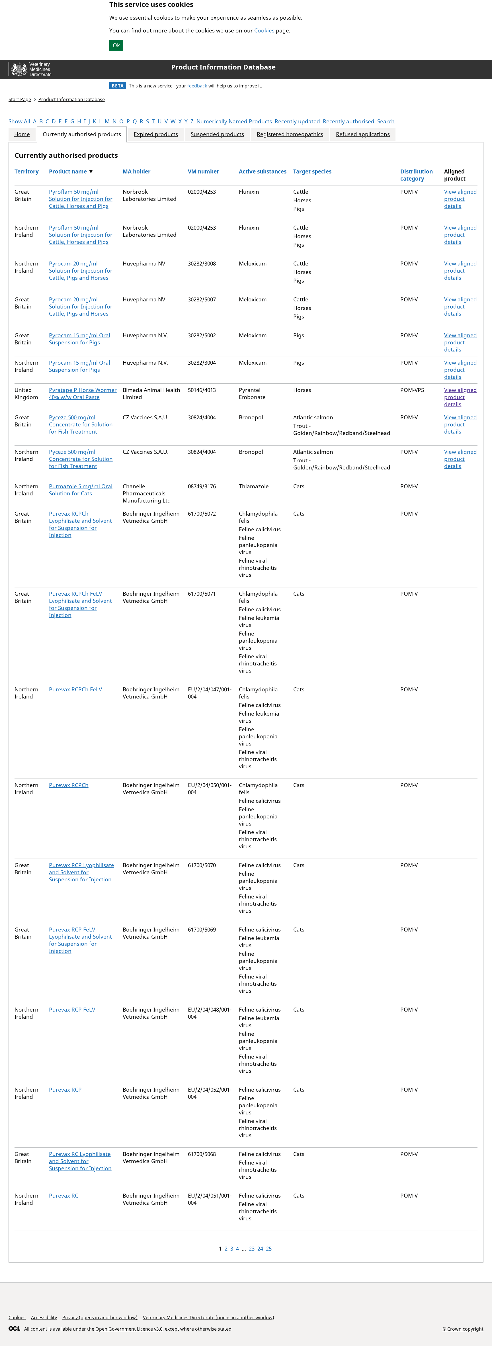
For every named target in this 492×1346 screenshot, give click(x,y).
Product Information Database (223, 67)
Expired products (156, 134)
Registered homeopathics (290, 134)
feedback (197, 86)
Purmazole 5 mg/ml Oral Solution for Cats (80, 490)
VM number (203, 171)
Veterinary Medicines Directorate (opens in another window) (208, 1317)
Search (386, 121)
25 (269, 1248)
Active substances (262, 171)
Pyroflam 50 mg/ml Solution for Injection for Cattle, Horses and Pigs (80, 199)
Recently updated (297, 121)
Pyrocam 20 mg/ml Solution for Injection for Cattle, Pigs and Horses (80, 270)
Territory (27, 171)
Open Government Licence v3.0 (129, 1329)
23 (252, 1248)
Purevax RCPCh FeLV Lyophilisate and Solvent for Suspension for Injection (80, 604)
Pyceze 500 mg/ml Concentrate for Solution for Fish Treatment (81, 424)
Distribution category (416, 175)
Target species (312, 171)
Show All (19, 121)
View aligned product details (460, 199)
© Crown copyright (462, 1329)
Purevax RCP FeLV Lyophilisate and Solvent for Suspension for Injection (80, 940)
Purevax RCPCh (69, 785)
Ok (116, 45)
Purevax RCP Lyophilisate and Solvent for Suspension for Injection (81, 872)
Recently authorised (348, 121)
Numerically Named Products (234, 121)
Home (22, 134)
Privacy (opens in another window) (100, 1317)
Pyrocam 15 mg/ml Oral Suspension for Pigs (79, 339)
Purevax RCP (65, 1089)
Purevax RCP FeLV (72, 1009)
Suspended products (217, 134)
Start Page (20, 99)
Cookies (264, 30)
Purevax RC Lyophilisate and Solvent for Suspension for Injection (80, 1161)
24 (260, 1248)
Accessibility (44, 1317)
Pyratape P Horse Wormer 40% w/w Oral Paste (83, 393)
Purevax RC (63, 1195)
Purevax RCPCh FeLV (75, 689)
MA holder (137, 171)
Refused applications (363, 134)
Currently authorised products (82, 134)
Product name (68, 171)
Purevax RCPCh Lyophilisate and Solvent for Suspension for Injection (80, 524)
